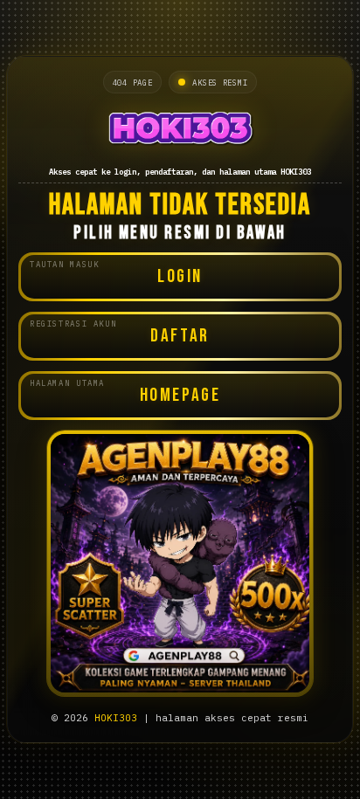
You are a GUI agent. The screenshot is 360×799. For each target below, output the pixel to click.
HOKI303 (115, 718)
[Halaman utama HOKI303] (180, 127)
